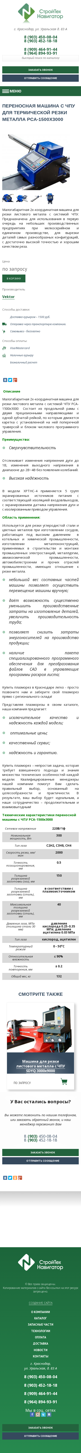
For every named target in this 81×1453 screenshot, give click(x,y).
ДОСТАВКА (40, 1343)
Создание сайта (40, 1303)
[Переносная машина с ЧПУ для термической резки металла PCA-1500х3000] (36, 162)
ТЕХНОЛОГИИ (40, 1331)
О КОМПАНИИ (40, 1312)
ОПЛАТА (40, 1337)
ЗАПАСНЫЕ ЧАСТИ (40, 1324)
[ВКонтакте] (5, 380)
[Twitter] (10, 380)
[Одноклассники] (15, 1178)
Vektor (8, 296)
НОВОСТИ (40, 1350)
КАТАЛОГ (40, 1318)
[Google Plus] (15, 380)
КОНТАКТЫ (40, 1356)
